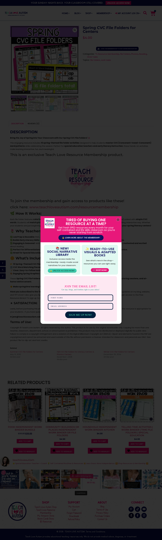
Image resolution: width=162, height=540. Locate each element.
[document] (81, 270)
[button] (118, 220)
